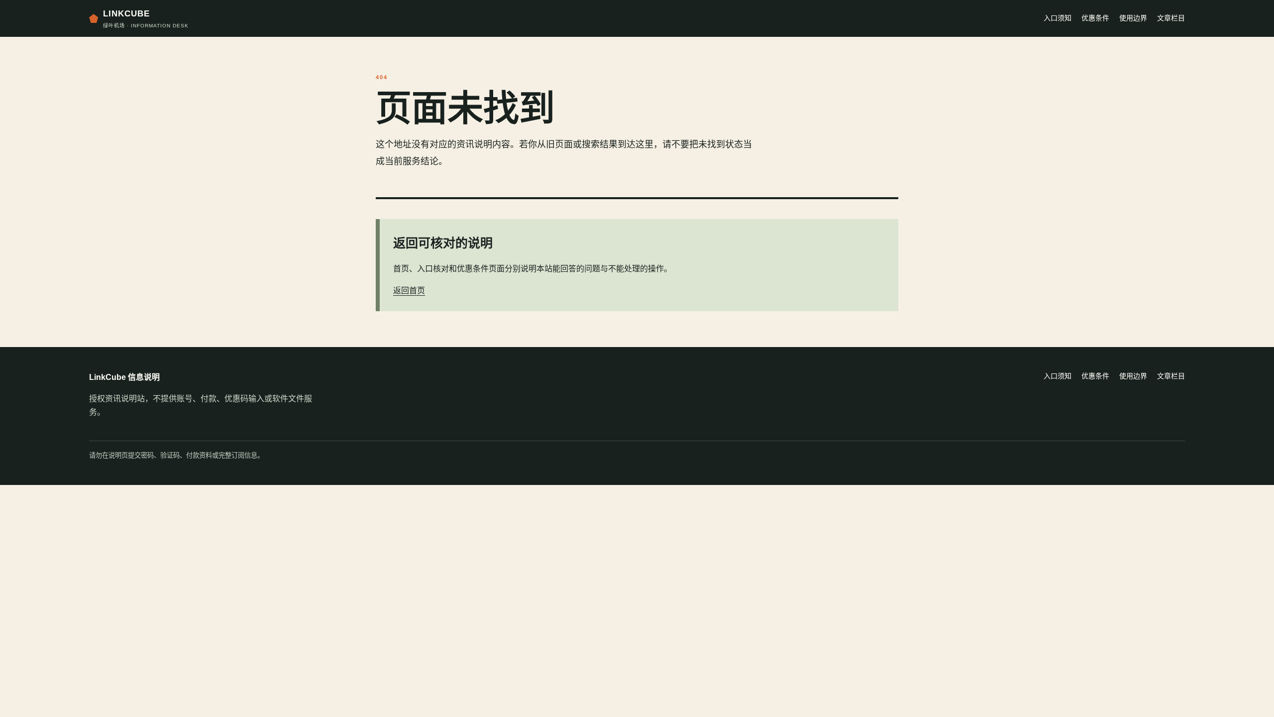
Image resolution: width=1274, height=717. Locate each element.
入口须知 (1057, 18)
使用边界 (1133, 18)
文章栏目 (1171, 18)
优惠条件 (1095, 18)
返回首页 (409, 290)
